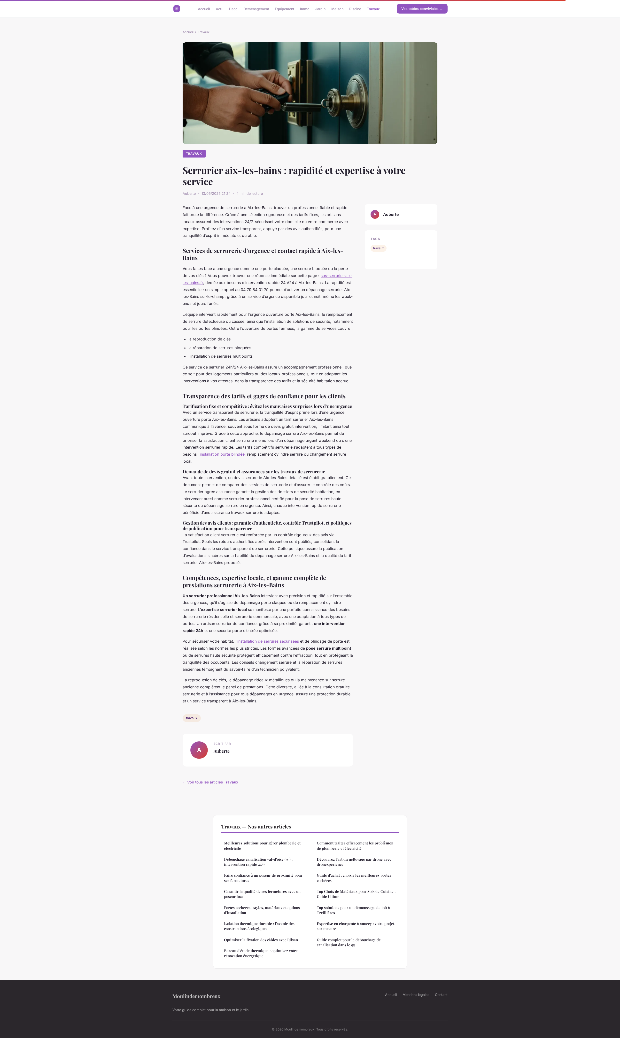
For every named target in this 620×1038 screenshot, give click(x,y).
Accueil (204, 9)
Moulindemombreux (196, 996)
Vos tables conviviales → (422, 9)
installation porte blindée (222, 454)
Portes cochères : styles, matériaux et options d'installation (262, 910)
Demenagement (256, 9)
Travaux (373, 9)
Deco (233, 9)
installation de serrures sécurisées (268, 641)
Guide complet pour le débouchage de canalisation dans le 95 (349, 942)
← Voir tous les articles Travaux (210, 782)
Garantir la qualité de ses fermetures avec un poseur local (262, 894)
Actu (219, 9)
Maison (337, 9)
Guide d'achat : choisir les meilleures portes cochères (354, 878)
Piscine (355, 9)
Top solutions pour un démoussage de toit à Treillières (353, 910)
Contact (441, 995)
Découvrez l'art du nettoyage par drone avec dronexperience (354, 862)
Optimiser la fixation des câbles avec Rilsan (261, 939)
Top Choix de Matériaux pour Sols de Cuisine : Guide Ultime (356, 894)
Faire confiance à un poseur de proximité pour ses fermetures (263, 878)
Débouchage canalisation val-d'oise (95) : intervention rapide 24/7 (258, 862)
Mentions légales (416, 995)
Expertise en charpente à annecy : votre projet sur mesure (355, 926)
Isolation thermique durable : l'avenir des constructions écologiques (259, 926)
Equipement (284, 9)
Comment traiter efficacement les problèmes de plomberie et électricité (355, 845)
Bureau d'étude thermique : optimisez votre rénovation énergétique (261, 953)
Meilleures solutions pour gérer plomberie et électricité (262, 845)
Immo (305, 9)
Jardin (320, 9)
